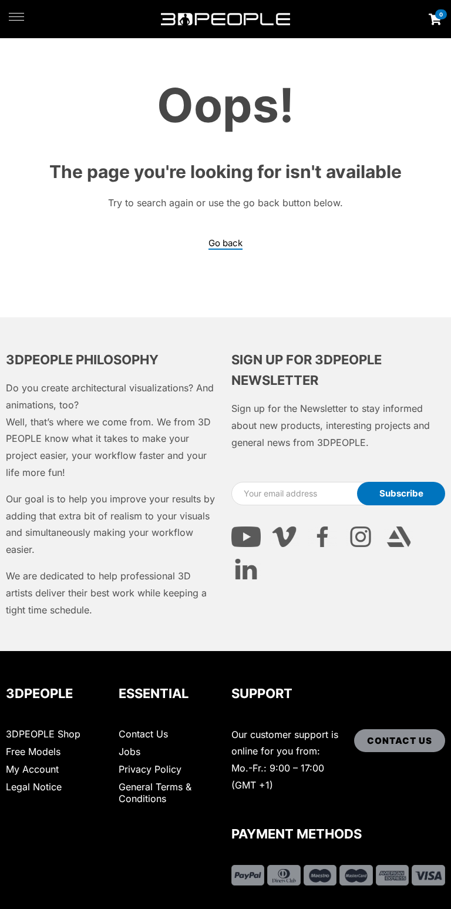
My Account (32, 769)
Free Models (33, 751)
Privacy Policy (150, 769)
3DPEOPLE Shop (43, 734)
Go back (225, 243)
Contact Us (143, 734)
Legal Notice (34, 787)
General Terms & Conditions (155, 792)
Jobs (129, 751)
